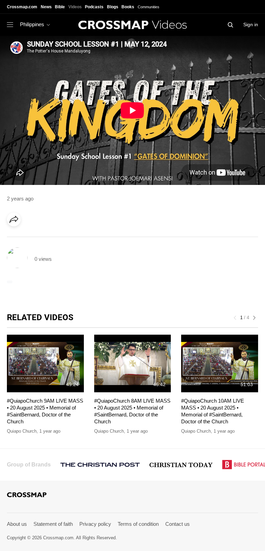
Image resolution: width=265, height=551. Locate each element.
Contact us (177, 524)
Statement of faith (53, 524)
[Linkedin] (30, 238)
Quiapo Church (22, 431)
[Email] (58, 238)
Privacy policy (95, 524)
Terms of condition (138, 524)
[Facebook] (15, 238)
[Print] (72, 238)
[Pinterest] (44, 238)
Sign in (250, 24)
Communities (148, 7)
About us (17, 524)
